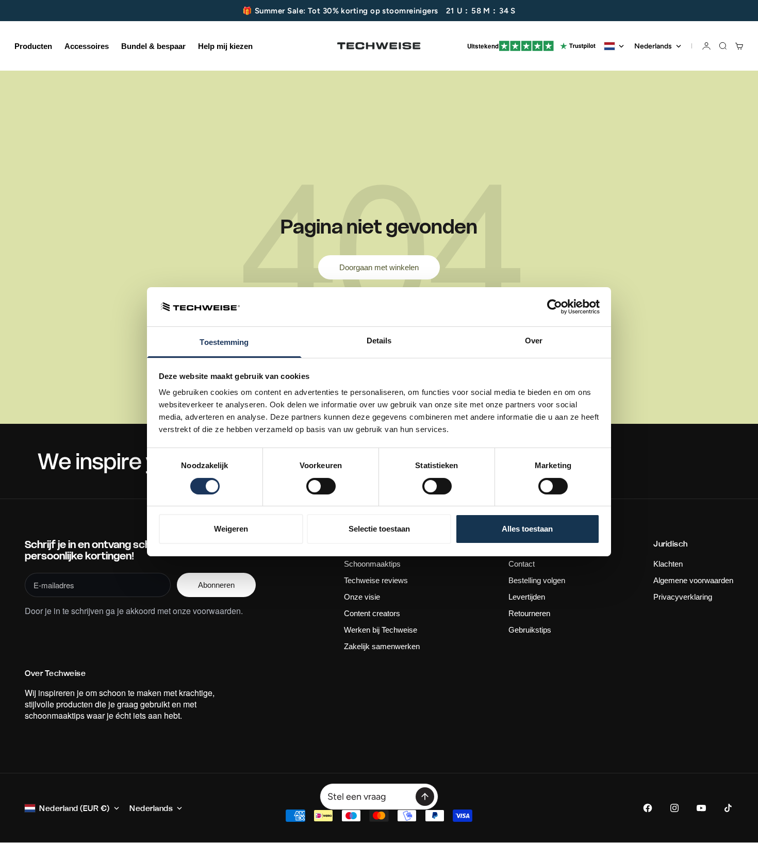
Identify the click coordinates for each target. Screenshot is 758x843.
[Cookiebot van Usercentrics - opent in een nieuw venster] (554, 307)
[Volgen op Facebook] (647, 808)
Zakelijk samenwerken (382, 646)
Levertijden (526, 596)
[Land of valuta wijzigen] (614, 46)
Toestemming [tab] (224, 342)
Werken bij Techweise (380, 629)
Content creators (372, 613)
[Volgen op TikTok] (728, 808)
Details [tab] (379, 340)
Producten (33, 46)
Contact (521, 563)
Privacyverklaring (682, 596)
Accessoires (86, 46)
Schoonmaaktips (372, 563)
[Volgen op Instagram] (674, 808)
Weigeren (231, 528)
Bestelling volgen (536, 580)
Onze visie (362, 596)
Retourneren (529, 613)
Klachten (668, 563)
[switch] (321, 486)
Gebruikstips (529, 629)
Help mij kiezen (225, 46)
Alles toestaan (527, 528)
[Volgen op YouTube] (701, 808)
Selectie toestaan (379, 528)
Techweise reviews (376, 580)
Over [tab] (533, 340)
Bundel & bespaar (153, 46)
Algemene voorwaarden (693, 580)
